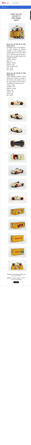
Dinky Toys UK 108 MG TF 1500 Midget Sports (16, 17)
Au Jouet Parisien (16, 275)
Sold (12, 93)
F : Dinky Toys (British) (18, 278)
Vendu (11, 68)
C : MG (22, 278)
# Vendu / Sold (16, 278)
